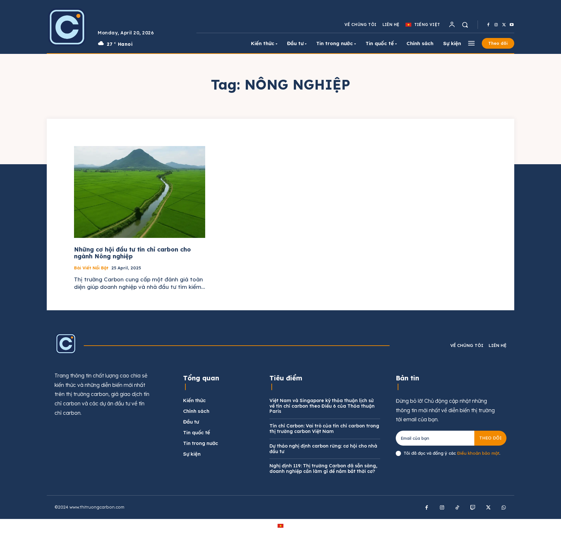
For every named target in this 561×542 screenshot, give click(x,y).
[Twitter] (504, 25)
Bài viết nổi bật (91, 267)
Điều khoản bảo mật (478, 453)
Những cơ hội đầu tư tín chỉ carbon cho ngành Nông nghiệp (132, 253)
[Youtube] (512, 25)
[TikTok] (457, 508)
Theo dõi (490, 437)
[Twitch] (473, 508)
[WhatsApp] (504, 508)
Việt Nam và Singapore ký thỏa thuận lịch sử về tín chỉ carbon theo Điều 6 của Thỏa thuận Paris (322, 406)
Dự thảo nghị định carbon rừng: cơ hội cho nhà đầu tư (323, 448)
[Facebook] (488, 25)
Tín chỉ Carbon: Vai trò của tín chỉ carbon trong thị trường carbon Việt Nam (324, 428)
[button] (465, 24)
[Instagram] (496, 25)
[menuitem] (423, 25)
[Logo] (67, 26)
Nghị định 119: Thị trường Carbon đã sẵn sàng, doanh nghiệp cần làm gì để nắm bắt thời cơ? (323, 468)
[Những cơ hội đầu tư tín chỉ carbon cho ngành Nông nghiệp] (139, 192)
